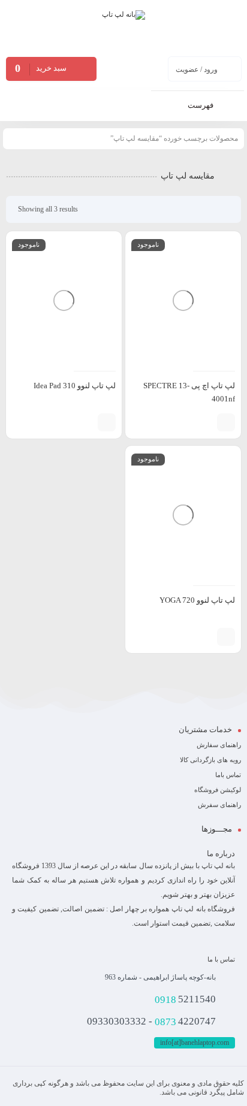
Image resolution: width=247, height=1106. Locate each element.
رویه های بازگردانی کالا (210, 759)
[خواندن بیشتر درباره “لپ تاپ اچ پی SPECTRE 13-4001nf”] (226, 422)
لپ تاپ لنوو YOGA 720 (197, 600)
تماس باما (228, 774)
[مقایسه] (205, 422)
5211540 (185, 999)
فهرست (201, 105)
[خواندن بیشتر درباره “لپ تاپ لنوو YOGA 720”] (226, 637)
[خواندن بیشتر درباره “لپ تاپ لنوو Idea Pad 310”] (107, 422)
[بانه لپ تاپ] (123, 27)
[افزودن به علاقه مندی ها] (187, 422)
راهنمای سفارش (219, 744)
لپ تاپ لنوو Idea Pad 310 (75, 385)
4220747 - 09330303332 (151, 1022)
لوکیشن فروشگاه (217, 789)
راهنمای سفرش (219, 804)
